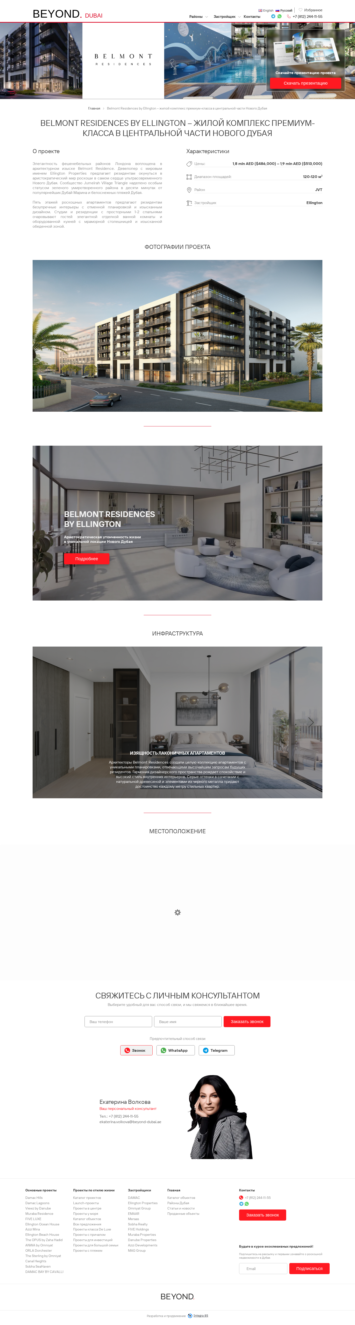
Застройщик (224, 16)
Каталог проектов (87, 1197)
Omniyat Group (139, 1208)
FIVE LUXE (33, 1219)
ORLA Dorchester (38, 1250)
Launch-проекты (86, 1203)
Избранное (313, 10)
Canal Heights (35, 1261)
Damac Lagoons (37, 1203)
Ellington (314, 202)
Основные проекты (41, 1190)
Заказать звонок (247, 1021)
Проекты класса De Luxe (92, 1229)
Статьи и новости (181, 1208)
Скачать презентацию (306, 83)
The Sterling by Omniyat (43, 1256)
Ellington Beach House (42, 1234)
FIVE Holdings (138, 1229)
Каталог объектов (87, 1219)
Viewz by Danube (38, 1208)
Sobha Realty (138, 1224)
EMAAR (133, 1213)
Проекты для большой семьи (95, 1245)
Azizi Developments (142, 1245)
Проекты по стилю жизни (94, 1190)
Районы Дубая (178, 1203)
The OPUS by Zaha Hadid (44, 1240)
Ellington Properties (143, 1203)
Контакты (252, 16)
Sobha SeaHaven (38, 1266)
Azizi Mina (32, 1229)
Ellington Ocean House (42, 1224)
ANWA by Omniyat (39, 1245)
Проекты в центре (87, 1208)
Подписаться (309, 1268)
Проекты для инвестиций (93, 1240)
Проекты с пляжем (87, 1250)
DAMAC (134, 1197)
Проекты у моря (85, 1213)
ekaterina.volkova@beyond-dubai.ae (130, 1121)
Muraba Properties (142, 1234)
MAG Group (137, 1250)
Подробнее (86, 558)
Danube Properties (142, 1240)
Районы (196, 16)
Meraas (133, 1219)
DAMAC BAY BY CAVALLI (44, 1272)
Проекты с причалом (89, 1234)
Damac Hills (34, 1197)
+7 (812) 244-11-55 (307, 16)
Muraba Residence (39, 1213)
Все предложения (87, 1224)
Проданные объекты (183, 1213)
